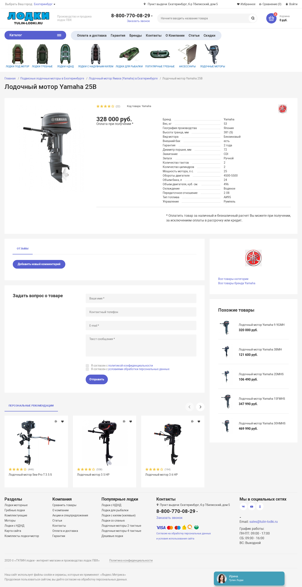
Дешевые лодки (112, 536)
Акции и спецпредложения (70, 515)
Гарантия (118, 35)
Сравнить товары (64, 505)
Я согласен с (122, 365)
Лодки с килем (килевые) (118, 515)
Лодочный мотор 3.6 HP (161, 474)
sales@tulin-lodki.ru (263, 522)
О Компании (175, 35)
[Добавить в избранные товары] (62, 421)
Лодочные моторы (212, 66)
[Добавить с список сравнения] (56, 421)
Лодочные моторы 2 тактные (121, 525)
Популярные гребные (160, 66)
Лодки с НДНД (14, 525)
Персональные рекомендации (31, 405)
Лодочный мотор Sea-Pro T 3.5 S (30, 474)
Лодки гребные (42, 66)
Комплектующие (16, 515)
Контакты (153, 35)
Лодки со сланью (113, 520)
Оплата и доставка (92, 35)
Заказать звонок (138, 21)
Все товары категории (233, 279)
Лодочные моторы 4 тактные (121, 530)
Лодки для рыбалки (129, 66)
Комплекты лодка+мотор (22, 536)
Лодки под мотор (17, 66)
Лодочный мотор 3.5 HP (93, 474)
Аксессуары (187, 66)
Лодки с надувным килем (95, 66)
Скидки (209, 35)
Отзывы (22, 248)
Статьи (194, 35)
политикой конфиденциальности (130, 365)
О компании (60, 510)
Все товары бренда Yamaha (236, 283)
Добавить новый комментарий (39, 264)
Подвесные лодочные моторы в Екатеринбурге (52, 78)
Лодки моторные (16, 505)
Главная (10, 78)
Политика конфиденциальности (131, 560)
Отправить (96, 379)
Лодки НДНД (65, 66)
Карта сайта (13, 530)
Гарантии (58, 536)
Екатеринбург (43, 4)
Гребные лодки (15, 510)
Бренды (135, 35)
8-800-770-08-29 (130, 15)
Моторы (10, 520)
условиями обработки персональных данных (138, 369)
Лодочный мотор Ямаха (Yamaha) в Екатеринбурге (123, 78)
